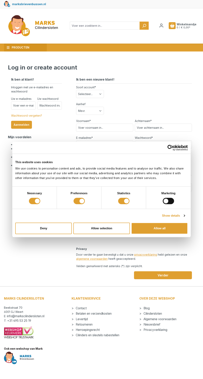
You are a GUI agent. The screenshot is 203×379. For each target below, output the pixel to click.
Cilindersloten (152, 313)
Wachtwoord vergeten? (26, 115)
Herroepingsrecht (87, 330)
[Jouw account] (161, 26)
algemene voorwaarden (92, 258)
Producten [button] (20, 47)
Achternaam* (143, 121)
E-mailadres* (84, 137)
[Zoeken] (144, 26)
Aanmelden (21, 124)
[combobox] (105, 26)
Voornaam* (83, 121)
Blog (146, 308)
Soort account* (86, 87)
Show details (171, 215)
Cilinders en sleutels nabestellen (97, 335)
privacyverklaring (145, 254)
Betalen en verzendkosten (93, 313)
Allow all (160, 228)
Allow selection (101, 228)
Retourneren (84, 324)
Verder (163, 275)
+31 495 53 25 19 (19, 321)
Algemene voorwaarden (159, 319)
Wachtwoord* (144, 137)
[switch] (79, 201)
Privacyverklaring (155, 330)
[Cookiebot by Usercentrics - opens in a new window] (170, 148)
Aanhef (80, 104)
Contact (81, 308)
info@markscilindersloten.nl (25, 316)
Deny (43, 228)
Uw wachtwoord (47, 98)
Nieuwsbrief (151, 324)
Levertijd (81, 319)
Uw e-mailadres (21, 98)
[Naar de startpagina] (33, 26)
